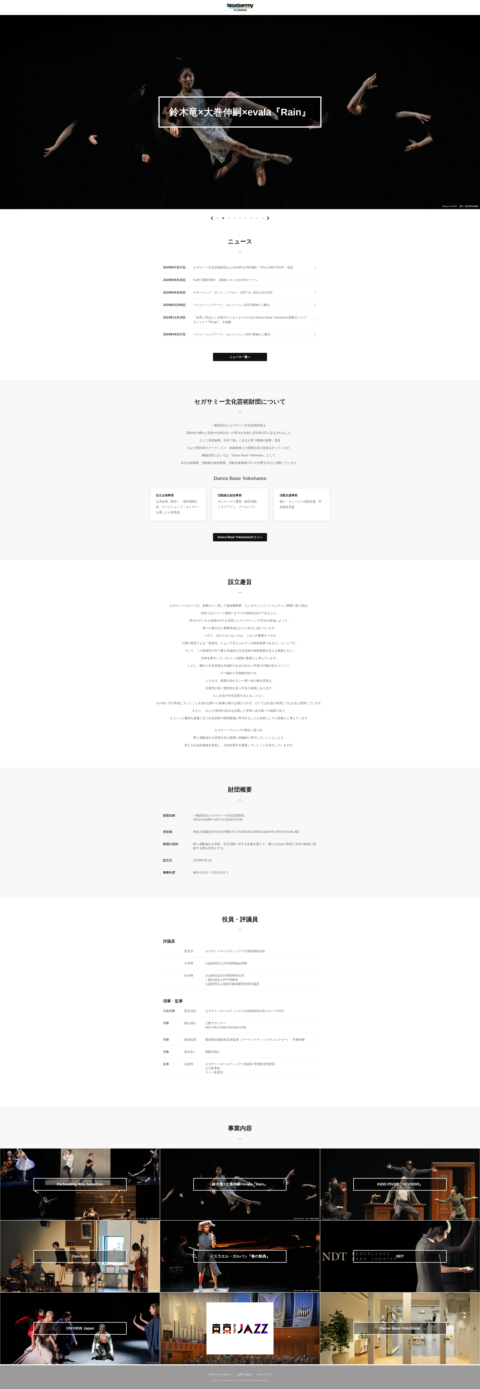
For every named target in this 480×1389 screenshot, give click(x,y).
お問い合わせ (245, 1374)
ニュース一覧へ (240, 356)
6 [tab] (245, 219)
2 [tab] (223, 219)
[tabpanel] (240, 112)
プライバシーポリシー (220, 1374)
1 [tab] (217, 219)
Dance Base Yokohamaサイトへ (240, 537)
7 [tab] (251, 219)
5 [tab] (240, 219)
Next (268, 218)
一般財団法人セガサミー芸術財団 (240, 7)
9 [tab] (262, 219)
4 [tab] (234, 219)
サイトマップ (264, 1374)
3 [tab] (229, 219)
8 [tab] (257, 219)
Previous (212, 218)
